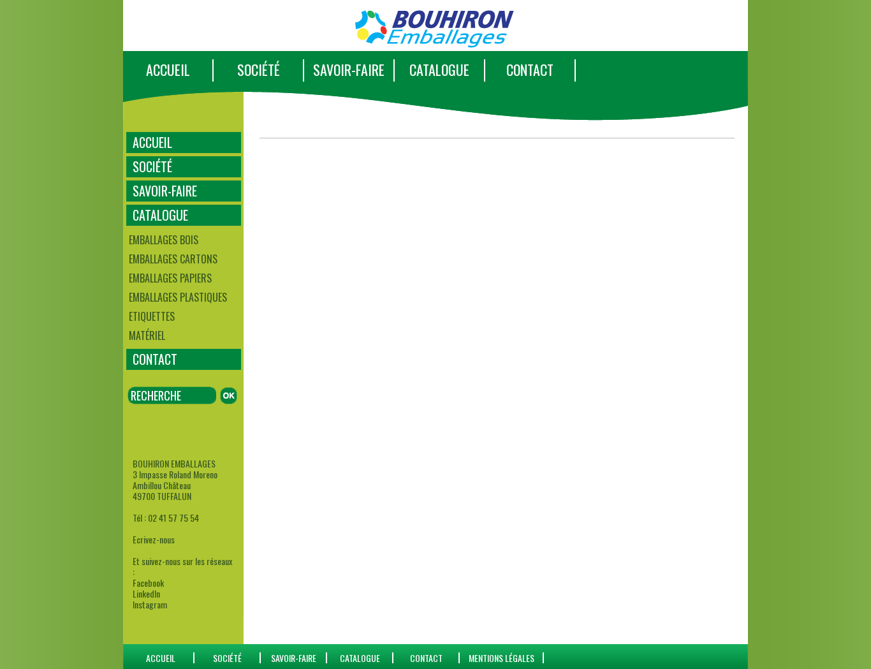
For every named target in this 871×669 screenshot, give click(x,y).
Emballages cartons (173, 259)
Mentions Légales (501, 657)
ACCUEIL (168, 69)
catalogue (360, 657)
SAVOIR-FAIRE (348, 69)
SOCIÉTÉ (258, 69)
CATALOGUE (439, 69)
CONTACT (529, 69)
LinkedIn (146, 593)
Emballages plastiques (178, 297)
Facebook (148, 582)
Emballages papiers (170, 278)
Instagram (150, 604)
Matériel (147, 335)
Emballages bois (163, 239)
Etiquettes (152, 316)
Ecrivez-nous (154, 539)
